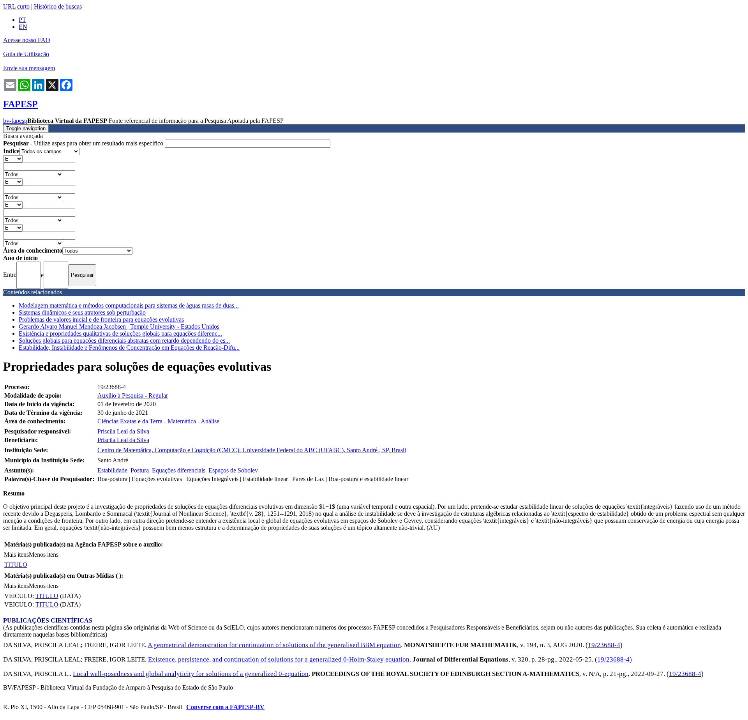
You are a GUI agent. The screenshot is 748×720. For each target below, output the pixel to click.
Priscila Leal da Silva (123, 431)
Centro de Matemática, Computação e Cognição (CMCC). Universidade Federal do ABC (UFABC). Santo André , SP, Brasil (251, 450)
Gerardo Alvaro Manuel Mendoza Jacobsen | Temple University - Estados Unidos (119, 326)
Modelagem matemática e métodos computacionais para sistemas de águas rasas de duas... (129, 305)
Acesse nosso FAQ (26, 40)
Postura (140, 470)
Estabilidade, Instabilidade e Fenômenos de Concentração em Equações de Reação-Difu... (129, 347)
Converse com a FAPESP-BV (225, 707)
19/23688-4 (604, 645)
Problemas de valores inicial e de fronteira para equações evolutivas (101, 319)
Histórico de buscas (58, 6)
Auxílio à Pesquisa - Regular (132, 395)
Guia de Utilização (26, 54)
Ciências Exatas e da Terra (129, 421)
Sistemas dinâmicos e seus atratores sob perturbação (82, 312)
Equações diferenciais (178, 470)
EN (23, 26)
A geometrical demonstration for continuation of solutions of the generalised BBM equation (274, 645)
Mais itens (16, 554)
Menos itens (43, 554)
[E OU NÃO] (13, 158)
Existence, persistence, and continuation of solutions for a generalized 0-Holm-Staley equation (278, 659)
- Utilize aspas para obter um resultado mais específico (84, 143)
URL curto (16, 6)
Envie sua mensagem (29, 68)
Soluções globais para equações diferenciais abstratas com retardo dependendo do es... (124, 340)
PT (22, 19)
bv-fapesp (15, 120)
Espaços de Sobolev (233, 470)
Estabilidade (112, 470)
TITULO (15, 564)
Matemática (182, 421)
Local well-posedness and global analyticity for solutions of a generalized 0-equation (191, 674)
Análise (210, 421)
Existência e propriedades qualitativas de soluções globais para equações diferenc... (120, 333)
